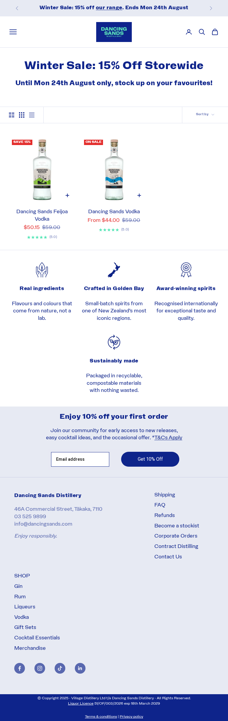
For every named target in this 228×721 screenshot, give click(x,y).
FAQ (159, 505)
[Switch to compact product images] (31, 115)
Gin (18, 586)
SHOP (22, 576)
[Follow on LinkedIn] (80, 668)
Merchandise (30, 648)
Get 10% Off (150, 459)
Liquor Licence (81, 703)
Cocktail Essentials (37, 638)
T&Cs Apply (168, 438)
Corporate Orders (175, 536)
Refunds (164, 515)
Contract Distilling (176, 546)
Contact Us (168, 557)
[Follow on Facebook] (19, 668)
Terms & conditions (101, 716)
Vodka (21, 617)
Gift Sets (25, 627)
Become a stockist (176, 526)
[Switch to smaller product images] (21, 115)
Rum (20, 597)
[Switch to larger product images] (11, 115)
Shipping (164, 495)
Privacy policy (131, 716)
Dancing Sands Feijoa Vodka (42, 216)
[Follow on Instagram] (39, 668)
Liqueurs (24, 607)
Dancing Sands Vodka (114, 212)
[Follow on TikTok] (60, 668)
